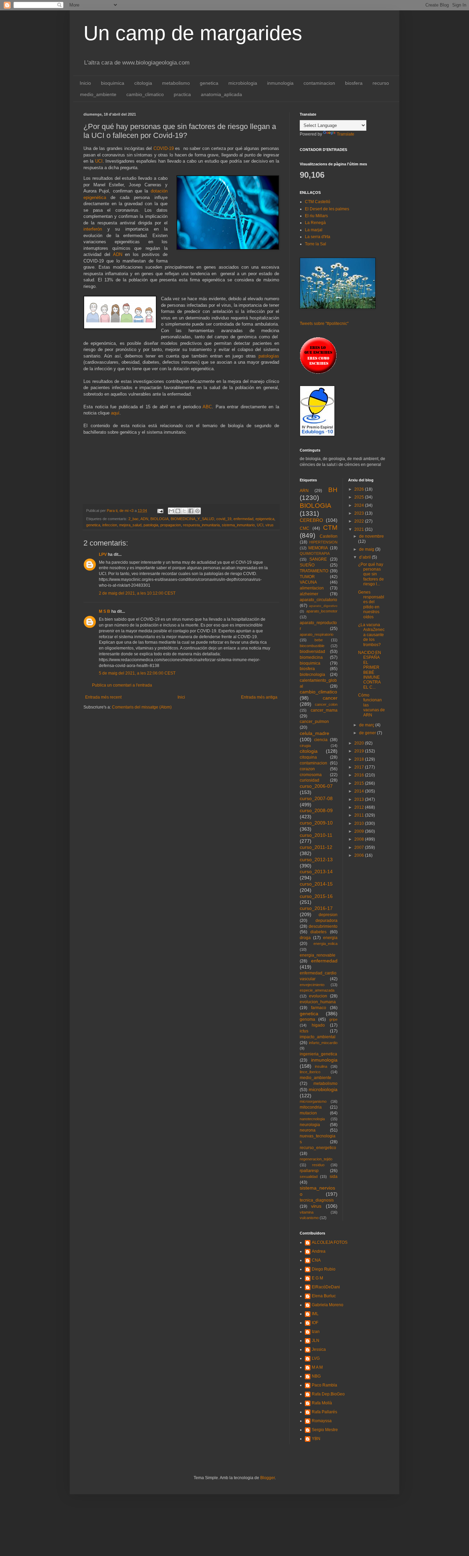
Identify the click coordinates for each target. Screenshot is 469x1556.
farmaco (318, 1007)
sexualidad (309, 1176)
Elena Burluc (324, 1296)
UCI (99, 161)
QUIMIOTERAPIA (315, 553)
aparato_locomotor (322, 611)
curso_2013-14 (316, 871)
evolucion (318, 996)
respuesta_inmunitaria (201, 525)
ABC (207, 406)
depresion (328, 914)
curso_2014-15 (316, 884)
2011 (359, 815)
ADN (117, 254)
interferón (92, 229)
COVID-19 (163, 148)
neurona (308, 1130)
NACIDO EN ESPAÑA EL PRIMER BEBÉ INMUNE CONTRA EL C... (369, 670)
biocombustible (312, 646)
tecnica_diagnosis (317, 1200)
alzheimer (309, 594)
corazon (307, 769)
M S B (104, 611)
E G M (317, 1278)
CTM (330, 527)
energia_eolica (325, 943)
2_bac (133, 519)
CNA (316, 1260)
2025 (359, 497)
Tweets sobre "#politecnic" (324, 323)
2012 (359, 807)
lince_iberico (310, 1072)
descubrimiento (323, 926)
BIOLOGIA (159, 519)
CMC (304, 528)
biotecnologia (312, 674)
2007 (359, 847)
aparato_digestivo (323, 606)
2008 (359, 839)
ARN (304, 490)
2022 (359, 521)
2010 (359, 823)
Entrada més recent (103, 697)
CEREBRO (311, 520)
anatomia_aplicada (221, 94)
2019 (359, 751)
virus (269, 525)
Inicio (85, 83)
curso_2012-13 (316, 859)
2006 (359, 855)
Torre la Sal (315, 244)
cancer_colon (326, 704)
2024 (359, 505)
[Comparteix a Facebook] (190, 510)
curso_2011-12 (316, 847)
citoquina (308, 757)
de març (367, 725)
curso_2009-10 (316, 823)
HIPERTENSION (323, 542)
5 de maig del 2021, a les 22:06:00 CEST (137, 673)
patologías (269, 356)
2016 (359, 775)
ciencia (321, 739)
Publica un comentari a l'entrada (122, 685)
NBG (316, 1376)
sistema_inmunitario (238, 525)
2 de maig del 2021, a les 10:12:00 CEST (137, 593)
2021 (359, 529)
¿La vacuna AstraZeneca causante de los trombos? (371, 634)
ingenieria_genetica (318, 1054)
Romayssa (322, 1420)
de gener (368, 732)
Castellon (329, 536)
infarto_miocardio (323, 1043)
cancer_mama (324, 710)
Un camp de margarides (192, 33)
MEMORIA (318, 548)
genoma (307, 1019)
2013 (359, 799)
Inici (181, 697)
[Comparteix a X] (184, 510)
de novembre (371, 536)
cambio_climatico (145, 94)
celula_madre (314, 733)
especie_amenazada (317, 990)
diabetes (318, 931)
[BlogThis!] (177, 510)
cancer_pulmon (314, 721)
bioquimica (112, 83)
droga (305, 937)
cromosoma (311, 774)
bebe (318, 640)
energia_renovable (317, 955)
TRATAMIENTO (314, 571)
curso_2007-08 (316, 798)
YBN (316, 1438)
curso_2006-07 (316, 786)
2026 (359, 489)
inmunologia (280, 83)
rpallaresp (309, 1170)
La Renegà (315, 222)
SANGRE (318, 559)
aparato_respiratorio (316, 634)
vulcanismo (309, 1218)
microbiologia (242, 83)
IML (315, 1313)
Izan (316, 1331)
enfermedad (243, 519)
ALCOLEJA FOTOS (329, 1242)
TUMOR (307, 576)
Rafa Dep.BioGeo (328, 1394)
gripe (333, 1019)
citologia (143, 83)
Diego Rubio (323, 1269)
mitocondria (311, 1107)
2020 (359, 743)
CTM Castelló (317, 201)
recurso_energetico (318, 1147)
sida (334, 1176)
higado (318, 1025)
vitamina (306, 1212)
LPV (103, 554)
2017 (359, 767)
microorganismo (313, 1101)
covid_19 (223, 519)
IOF (315, 1322)
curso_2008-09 (316, 810)
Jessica (319, 1349)
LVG (316, 1358)
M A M (317, 1367)
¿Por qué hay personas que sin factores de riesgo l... (371, 574)
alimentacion (312, 588)
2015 (359, 783)
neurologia (310, 1124)
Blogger (267, 1477)
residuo (318, 1165)
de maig (367, 549)
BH (333, 489)
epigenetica (264, 519)
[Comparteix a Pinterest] (197, 510)
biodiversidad (312, 651)
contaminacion (319, 83)
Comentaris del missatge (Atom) (142, 707)
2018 (359, 759)
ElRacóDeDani (326, 1287)
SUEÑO (307, 565)
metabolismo (176, 83)
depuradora (327, 920)
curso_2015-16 (316, 896)
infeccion (109, 525)
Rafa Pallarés (324, 1411)
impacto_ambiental (317, 1036)
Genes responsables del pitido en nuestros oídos (371, 604)
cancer (330, 698)
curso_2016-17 (316, 908)
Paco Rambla (324, 1385)
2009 (359, 831)
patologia (151, 525)
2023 (359, 513)
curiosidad (309, 780)
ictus (304, 1031)
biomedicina (311, 657)
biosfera (354, 83)
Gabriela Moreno (327, 1304)
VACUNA (308, 582)
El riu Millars (316, 215)
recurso (381, 83)
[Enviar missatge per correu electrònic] (160, 510)
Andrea (318, 1251)
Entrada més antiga (259, 697)
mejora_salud (130, 525)
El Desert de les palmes (327, 209)
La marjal (313, 229)
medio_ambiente (98, 94)
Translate (345, 134)
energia (330, 937)
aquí (115, 413)
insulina (321, 1066)
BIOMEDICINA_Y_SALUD (192, 519)
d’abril (365, 557)
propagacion (170, 525)
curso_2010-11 (316, 835)
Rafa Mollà (322, 1403)
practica (182, 94)
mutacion (308, 1113)
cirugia (305, 746)
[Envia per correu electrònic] (171, 510)
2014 (359, 791)
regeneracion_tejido (316, 1159)
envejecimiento (312, 985)
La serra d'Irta (317, 236)
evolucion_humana (318, 1001)
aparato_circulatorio (318, 599)
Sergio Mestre (325, 1429)
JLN (315, 1340)
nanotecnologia (312, 1119)
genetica (209, 83)
